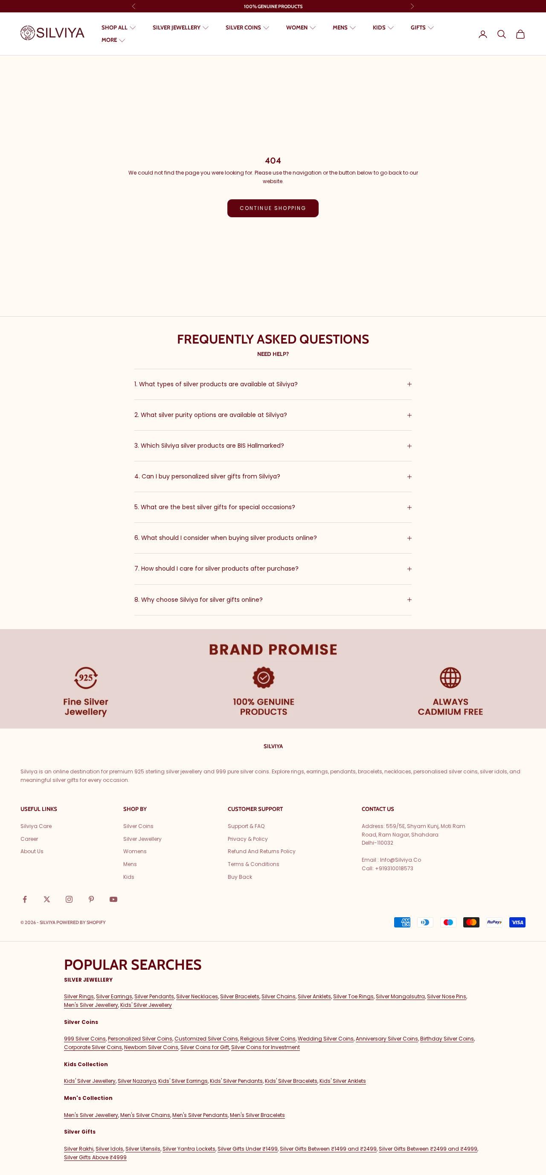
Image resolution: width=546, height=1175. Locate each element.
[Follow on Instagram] (69, 899)
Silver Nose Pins (446, 996)
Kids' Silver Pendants (236, 1081)
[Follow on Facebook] (24, 899)
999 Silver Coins (85, 1038)
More (109, 40)
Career (29, 839)
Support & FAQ (246, 826)
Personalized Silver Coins (140, 1038)
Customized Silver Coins (206, 1038)
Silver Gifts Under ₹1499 (248, 1148)
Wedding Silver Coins (326, 1038)
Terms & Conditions (253, 864)
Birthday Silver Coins (447, 1038)
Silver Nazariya (137, 1081)
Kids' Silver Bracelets (291, 1081)
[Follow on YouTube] (113, 899)
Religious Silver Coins (268, 1038)
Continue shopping (273, 208)
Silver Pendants (154, 996)
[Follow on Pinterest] (91, 899)
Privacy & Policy (248, 839)
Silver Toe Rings (353, 996)
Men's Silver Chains (145, 1115)
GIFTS (418, 27)
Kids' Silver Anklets (342, 1081)
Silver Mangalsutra (400, 996)
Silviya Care (36, 826)
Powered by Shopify (81, 922)
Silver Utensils (142, 1148)
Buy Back (240, 877)
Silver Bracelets (239, 996)
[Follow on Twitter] (47, 899)
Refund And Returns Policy (262, 851)
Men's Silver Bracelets (257, 1115)
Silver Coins (138, 826)
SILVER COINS (243, 27)
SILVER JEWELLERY (176, 27)
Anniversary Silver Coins (387, 1038)
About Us (32, 851)
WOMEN (297, 27)
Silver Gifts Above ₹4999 (95, 1157)
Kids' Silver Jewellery (146, 1005)
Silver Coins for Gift (204, 1047)
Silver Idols (109, 1148)
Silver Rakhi (78, 1148)
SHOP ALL (115, 27)
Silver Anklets (314, 996)
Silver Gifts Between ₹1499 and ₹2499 (328, 1148)
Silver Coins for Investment (265, 1047)
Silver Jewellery (142, 839)
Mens (130, 864)
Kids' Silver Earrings (183, 1081)
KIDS (379, 27)
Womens (135, 851)
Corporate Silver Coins (93, 1047)
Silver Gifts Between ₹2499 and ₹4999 (428, 1148)
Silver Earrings (114, 996)
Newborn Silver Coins (151, 1047)
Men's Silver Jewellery (91, 1005)
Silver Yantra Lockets (189, 1148)
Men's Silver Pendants (200, 1115)
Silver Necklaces (197, 996)
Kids (128, 877)
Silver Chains (278, 996)
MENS (340, 27)
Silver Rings (79, 996)
